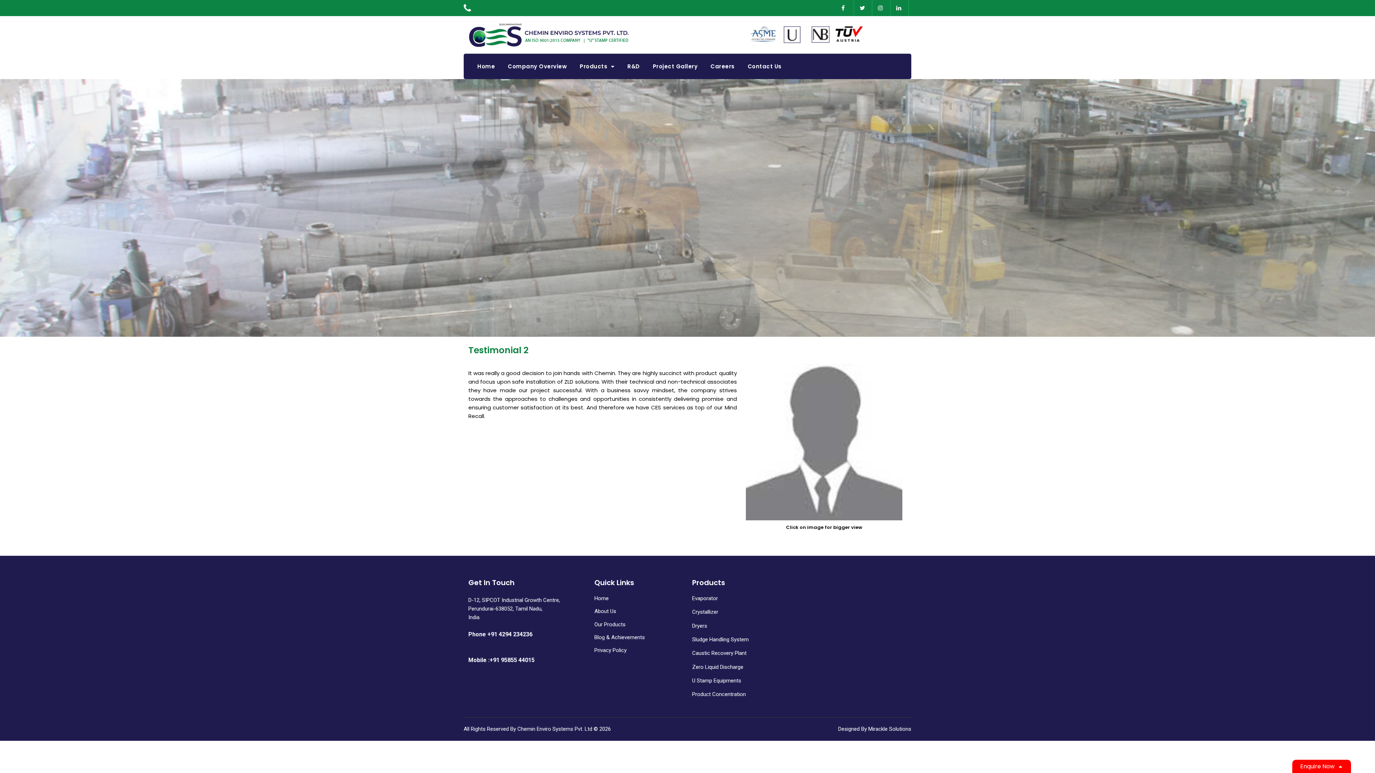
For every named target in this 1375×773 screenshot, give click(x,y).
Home (601, 598)
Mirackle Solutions (889, 729)
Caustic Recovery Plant (719, 653)
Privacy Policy (610, 650)
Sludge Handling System (720, 639)
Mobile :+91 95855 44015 (501, 660)
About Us (605, 611)
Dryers (699, 626)
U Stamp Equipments (716, 680)
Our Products (610, 624)
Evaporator (705, 598)
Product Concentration (719, 694)
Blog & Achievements (619, 637)
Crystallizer (705, 612)
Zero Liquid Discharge (717, 667)
